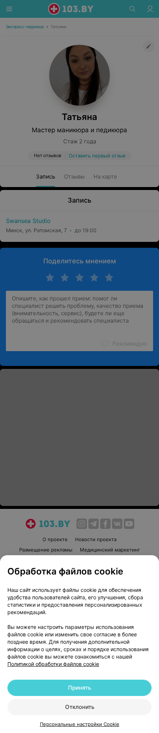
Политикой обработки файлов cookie (53, 664)
